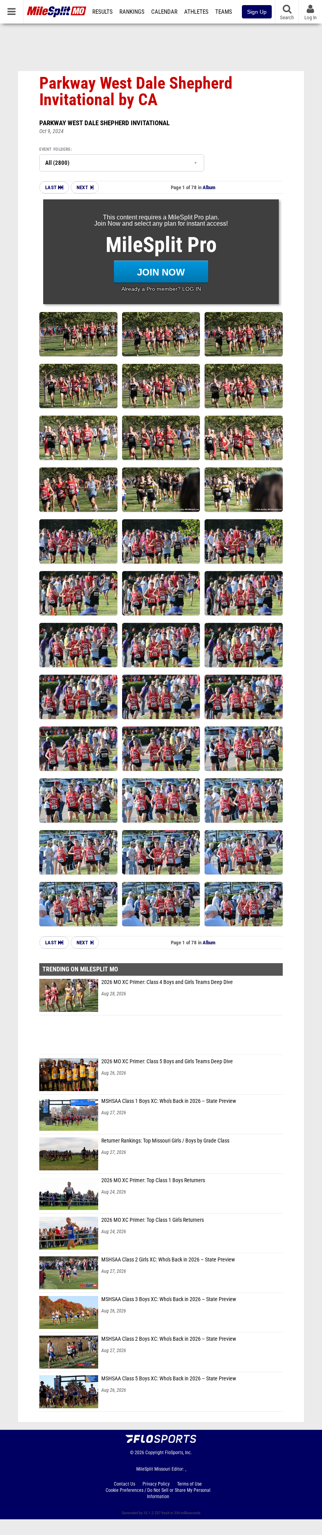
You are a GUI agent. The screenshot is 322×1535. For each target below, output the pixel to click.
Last (51, 187)
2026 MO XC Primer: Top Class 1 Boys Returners (153, 1180)
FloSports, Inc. (178, 1452)
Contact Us (124, 1484)
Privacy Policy (156, 1484)
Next (82, 187)
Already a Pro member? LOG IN (161, 289)
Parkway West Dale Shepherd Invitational (104, 123)
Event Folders (55, 149)
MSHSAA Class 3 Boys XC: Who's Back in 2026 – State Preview (168, 1299)
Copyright (154, 1452)
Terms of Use (189, 1484)
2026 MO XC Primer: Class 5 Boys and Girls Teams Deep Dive (167, 1061)
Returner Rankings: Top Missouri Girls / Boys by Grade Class (165, 1140)
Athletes (196, 11)
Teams (223, 11)
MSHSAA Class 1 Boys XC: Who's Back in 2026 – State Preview (168, 1101)
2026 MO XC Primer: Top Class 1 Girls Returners (152, 1220)
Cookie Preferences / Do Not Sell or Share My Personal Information (158, 1493)
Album (209, 187)
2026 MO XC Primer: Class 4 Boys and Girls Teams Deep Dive (167, 982)
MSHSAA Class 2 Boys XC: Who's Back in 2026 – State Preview (168, 1339)
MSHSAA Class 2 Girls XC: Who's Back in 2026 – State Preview (168, 1259)
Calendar (164, 11)
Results (102, 11)
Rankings (132, 11)
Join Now (161, 272)
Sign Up (257, 12)
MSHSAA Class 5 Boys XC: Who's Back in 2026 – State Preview (168, 1378)
